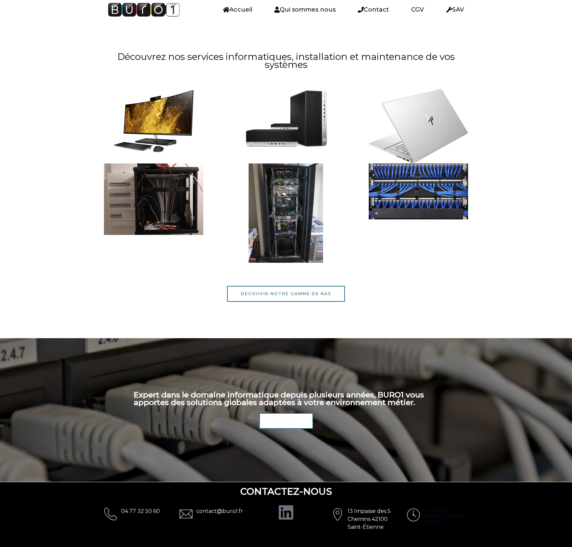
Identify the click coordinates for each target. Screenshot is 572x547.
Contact (376, 9)
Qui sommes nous (308, 9)
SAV (458, 9)
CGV (417, 9)
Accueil (240, 9)
